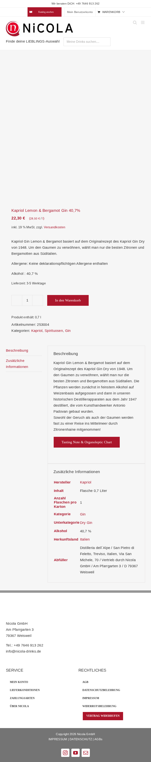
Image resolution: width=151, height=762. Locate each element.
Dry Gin (86, 523)
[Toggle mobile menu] (143, 22)
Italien (85, 539)
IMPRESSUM (58, 739)
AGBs (98, 739)
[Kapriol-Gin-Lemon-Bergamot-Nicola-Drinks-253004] (75, 129)
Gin (68, 331)
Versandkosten (54, 227)
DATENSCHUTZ (81, 739)
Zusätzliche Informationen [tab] (17, 364)
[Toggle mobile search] (135, 22)
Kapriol (37, 331)
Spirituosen (54, 331)
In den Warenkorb (68, 300)
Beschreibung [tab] (17, 350)
